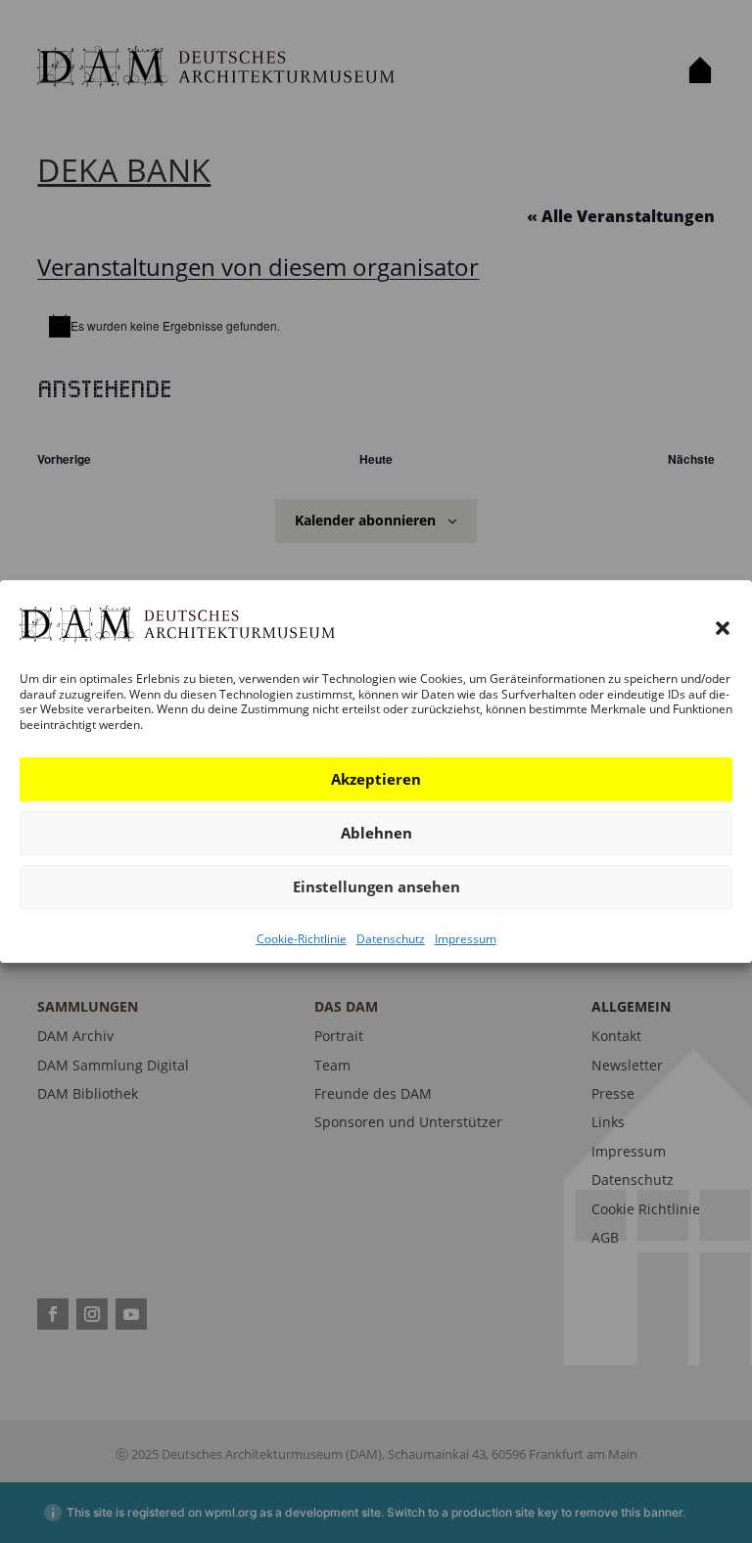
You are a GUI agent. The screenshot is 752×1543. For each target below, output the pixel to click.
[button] (722, 628)
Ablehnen (376, 832)
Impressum (465, 938)
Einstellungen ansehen (376, 886)
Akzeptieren (376, 779)
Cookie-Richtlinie (302, 938)
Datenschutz (390, 938)
